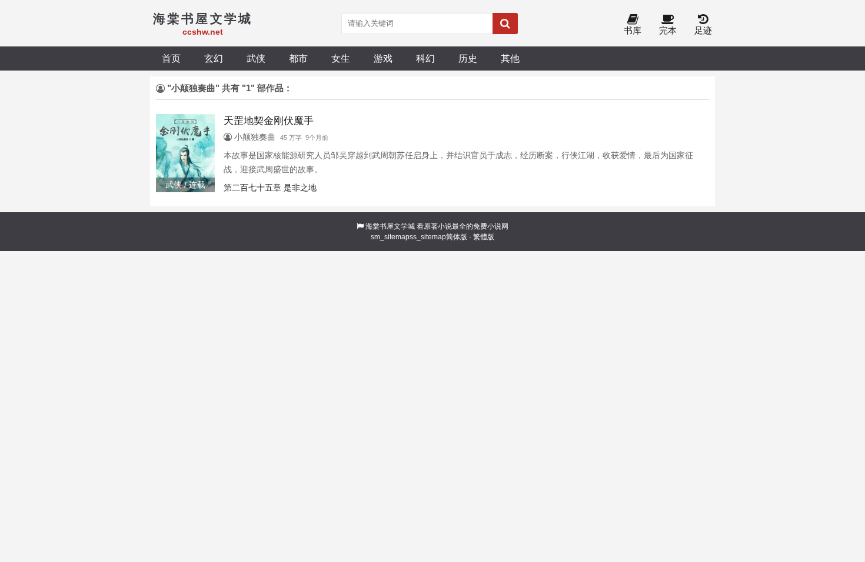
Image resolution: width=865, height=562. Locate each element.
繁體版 (483, 237)
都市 (298, 58)
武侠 (256, 58)
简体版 (456, 237)
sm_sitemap (390, 237)
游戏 (383, 58)
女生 (340, 58)
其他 (510, 58)
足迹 (703, 30)
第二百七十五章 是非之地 (270, 187)
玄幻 (213, 58)
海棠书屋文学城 (390, 226)
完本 (668, 30)
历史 (467, 58)
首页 (171, 58)
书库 (632, 30)
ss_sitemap (428, 237)
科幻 (425, 58)
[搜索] (505, 23)
